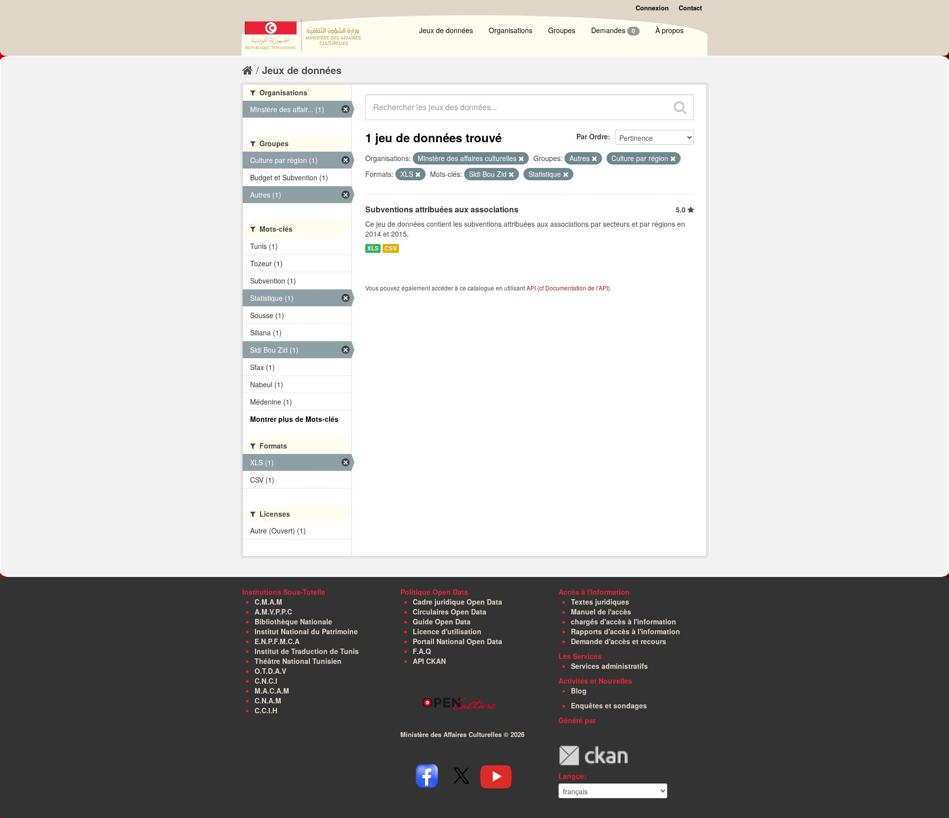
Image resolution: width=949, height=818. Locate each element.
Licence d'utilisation (447, 631)
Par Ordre (592, 136)
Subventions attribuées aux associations (441, 209)
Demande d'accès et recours (618, 641)
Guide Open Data (442, 621)
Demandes (613, 30)
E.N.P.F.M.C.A (277, 641)
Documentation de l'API (576, 288)
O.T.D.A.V (270, 671)
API (531, 288)
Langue (571, 776)
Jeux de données (446, 30)
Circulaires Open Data (449, 611)
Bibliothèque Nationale (293, 621)
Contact (690, 7)
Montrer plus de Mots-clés (294, 419)
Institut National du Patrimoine (306, 631)
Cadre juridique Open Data (457, 602)
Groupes (561, 30)
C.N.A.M (268, 700)
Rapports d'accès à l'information (625, 631)
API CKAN (429, 661)
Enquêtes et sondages (609, 705)
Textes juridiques (600, 602)
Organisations (510, 30)
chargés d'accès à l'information (623, 621)
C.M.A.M (268, 602)
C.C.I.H (266, 710)
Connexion (652, 7)
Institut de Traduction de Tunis (307, 651)
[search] (680, 107)
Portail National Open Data (457, 641)
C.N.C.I (266, 681)
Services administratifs (609, 666)
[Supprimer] (521, 159)
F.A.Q (422, 651)
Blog (579, 690)
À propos (669, 30)
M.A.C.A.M (272, 690)
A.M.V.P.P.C (273, 611)
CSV (391, 248)
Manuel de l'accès (601, 611)
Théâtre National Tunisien (298, 661)
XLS (373, 248)
